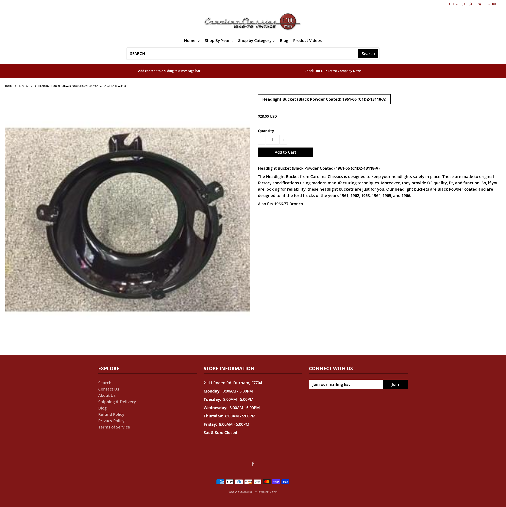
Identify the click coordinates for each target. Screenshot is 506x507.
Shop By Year (217, 40)
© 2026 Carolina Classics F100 (242, 492)
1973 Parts (25, 86)
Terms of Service (114, 427)
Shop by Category (255, 40)
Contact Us (108, 389)
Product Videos (307, 40)
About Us (107, 395)
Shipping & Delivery (117, 401)
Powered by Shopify (267, 492)
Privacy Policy (111, 420)
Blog (284, 40)
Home (190, 40)
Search (104, 382)
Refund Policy (111, 414)
